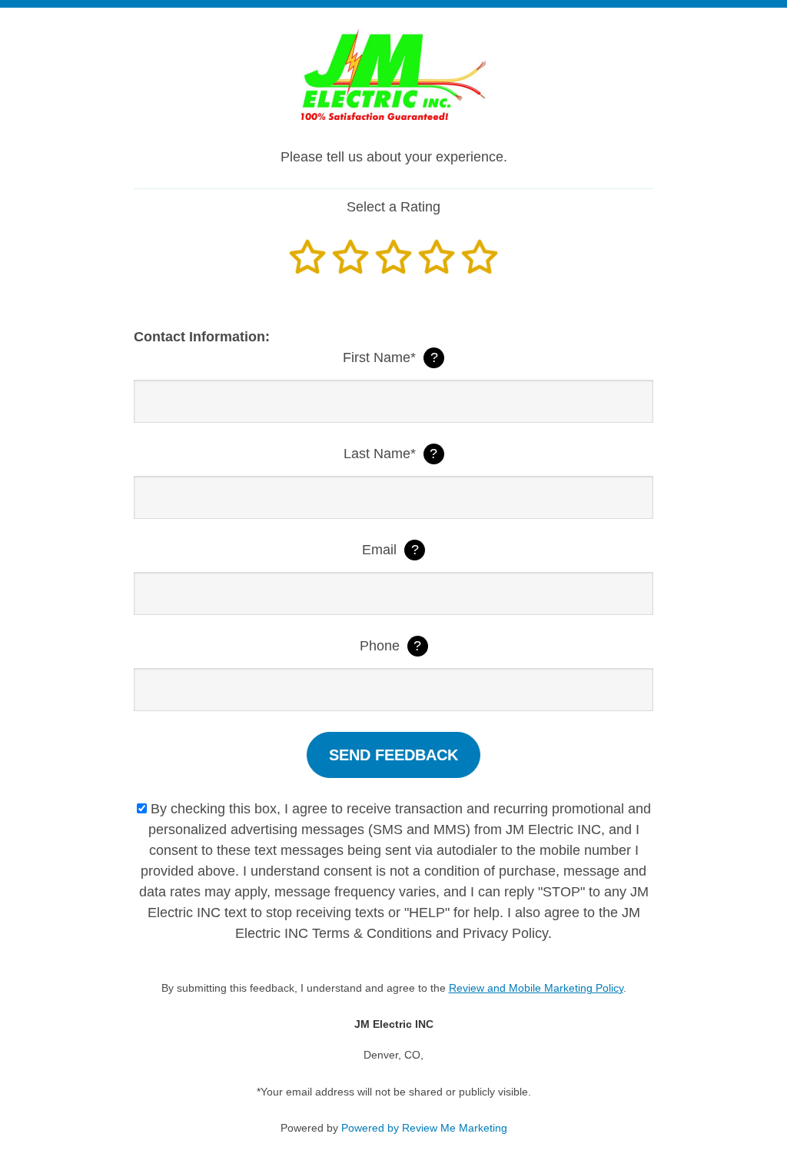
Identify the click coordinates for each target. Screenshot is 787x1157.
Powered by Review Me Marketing (424, 1128)
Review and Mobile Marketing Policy (536, 988)
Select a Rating (393, 206)
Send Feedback (393, 754)
